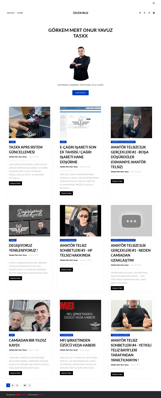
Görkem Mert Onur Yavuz (18, 157)
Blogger (40, 394)
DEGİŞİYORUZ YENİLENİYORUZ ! (23, 247)
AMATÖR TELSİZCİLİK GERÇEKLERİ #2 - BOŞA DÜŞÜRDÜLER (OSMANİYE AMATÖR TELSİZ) (130, 157)
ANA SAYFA (11, 13)
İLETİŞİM (20, 13)
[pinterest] (153, 13)
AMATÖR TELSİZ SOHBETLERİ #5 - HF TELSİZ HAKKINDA (76, 250)
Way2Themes (24, 394)
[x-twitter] (144, 13)
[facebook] (140, 13)
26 (25, 385)
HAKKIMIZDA (80, 93)
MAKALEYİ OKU (15, 183)
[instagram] (149, 13)
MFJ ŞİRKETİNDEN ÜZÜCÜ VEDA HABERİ (77, 342)
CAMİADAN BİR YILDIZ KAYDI (27, 342)
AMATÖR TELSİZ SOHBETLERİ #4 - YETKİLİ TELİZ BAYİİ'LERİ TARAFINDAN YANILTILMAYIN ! (131, 350)
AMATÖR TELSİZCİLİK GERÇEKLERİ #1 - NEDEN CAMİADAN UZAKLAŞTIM (131, 252)
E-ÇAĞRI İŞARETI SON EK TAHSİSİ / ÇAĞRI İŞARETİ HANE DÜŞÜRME (78, 154)
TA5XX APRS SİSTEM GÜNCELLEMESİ (26, 149)
